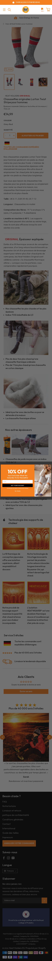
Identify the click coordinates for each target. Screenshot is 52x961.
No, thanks (17, 491)
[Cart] (48, 9)
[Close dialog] (50, 466)
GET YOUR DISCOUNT (17, 485)
